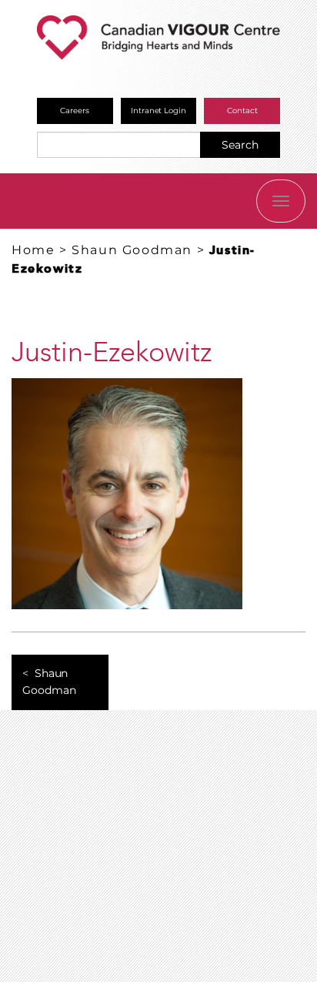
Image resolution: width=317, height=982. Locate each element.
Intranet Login (159, 111)
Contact (242, 111)
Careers (74, 111)
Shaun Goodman (132, 250)
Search (240, 145)
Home (33, 250)
